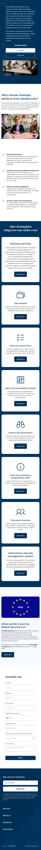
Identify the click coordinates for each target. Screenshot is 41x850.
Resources (7, 822)
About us (6, 815)
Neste (20, 758)
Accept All (20, 50)
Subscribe (20, 789)
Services (6, 809)
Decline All (20, 55)
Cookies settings (20, 45)
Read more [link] (20, 274)
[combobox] (20, 738)
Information (8, 829)
